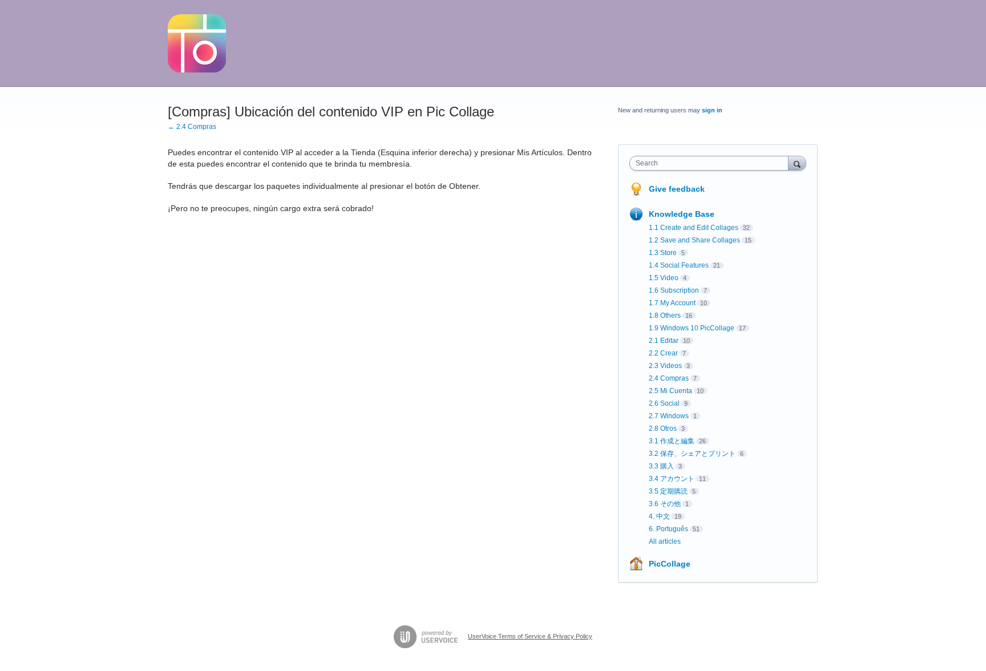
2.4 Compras (669, 378)
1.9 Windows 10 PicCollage (691, 328)
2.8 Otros (663, 428)
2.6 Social (664, 403)
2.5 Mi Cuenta (670, 391)
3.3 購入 (661, 466)
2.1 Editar (663, 341)
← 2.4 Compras (192, 127)
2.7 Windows (669, 416)
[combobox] (712, 163)
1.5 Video (663, 278)
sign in (712, 110)
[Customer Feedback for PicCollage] (197, 43)
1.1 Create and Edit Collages (693, 228)
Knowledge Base (681, 214)
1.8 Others (665, 316)
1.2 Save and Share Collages (694, 240)
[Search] (797, 163)
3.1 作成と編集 (671, 441)
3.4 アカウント (671, 479)
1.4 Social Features (679, 265)
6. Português (668, 529)
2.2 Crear (663, 353)
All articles (665, 541)
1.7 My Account (672, 303)
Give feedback (677, 188)
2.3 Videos (665, 366)
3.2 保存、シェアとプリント (692, 454)
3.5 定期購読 (668, 491)
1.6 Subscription (674, 290)
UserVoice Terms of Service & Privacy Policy (530, 636)
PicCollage (669, 563)
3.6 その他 (665, 504)
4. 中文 (659, 516)
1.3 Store (663, 253)
